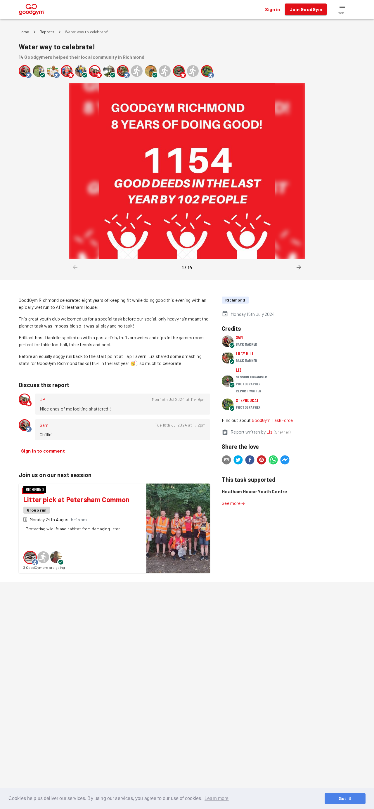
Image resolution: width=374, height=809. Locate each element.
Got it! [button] (345, 798)
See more (231, 503)
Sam (44, 425)
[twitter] (238, 460)
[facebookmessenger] (285, 460)
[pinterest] (261, 460)
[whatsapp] (273, 460)
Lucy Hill (245, 353)
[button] (342, 9)
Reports (47, 31)
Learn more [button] (217, 798)
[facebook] (249, 460)
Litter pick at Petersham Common (76, 499)
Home (24, 31)
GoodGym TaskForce (272, 420)
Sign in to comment (43, 450)
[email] (226, 460)
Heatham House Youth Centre (254, 491)
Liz (238, 370)
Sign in (272, 9)
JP (42, 399)
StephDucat (247, 400)
